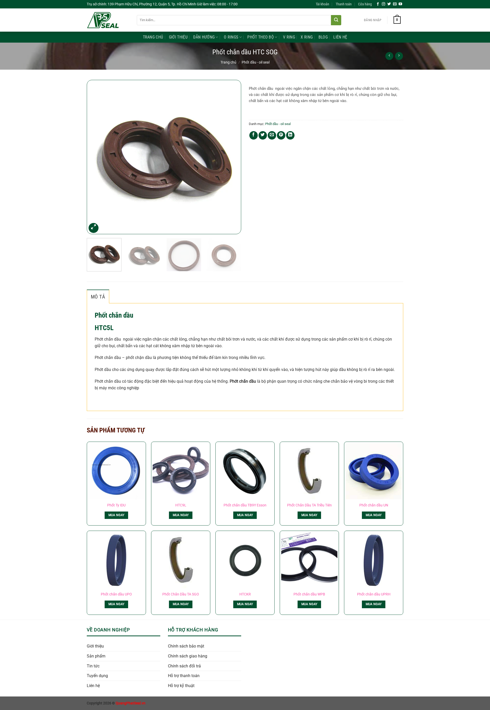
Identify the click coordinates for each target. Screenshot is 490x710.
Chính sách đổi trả (184, 666)
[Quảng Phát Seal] (108, 20)
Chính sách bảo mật (186, 646)
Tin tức (93, 666)
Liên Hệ (340, 37)
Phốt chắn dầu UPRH (373, 594)
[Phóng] (94, 228)
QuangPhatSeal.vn (130, 703)
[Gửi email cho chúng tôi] (395, 4)
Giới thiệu (95, 646)
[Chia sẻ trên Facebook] (253, 135)
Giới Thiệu (178, 37)
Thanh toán (344, 4)
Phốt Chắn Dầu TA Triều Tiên (309, 505)
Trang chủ (228, 62)
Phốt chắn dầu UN (373, 505)
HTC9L (180, 505)
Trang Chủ (153, 37)
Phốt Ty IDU (116, 505)
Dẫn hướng (204, 37)
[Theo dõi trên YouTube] (400, 4)
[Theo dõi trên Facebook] (378, 4)
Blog (323, 37)
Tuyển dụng (97, 675)
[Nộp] (336, 20)
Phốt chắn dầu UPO (116, 594)
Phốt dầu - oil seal (256, 62)
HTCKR (245, 594)
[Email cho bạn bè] (272, 135)
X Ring (307, 37)
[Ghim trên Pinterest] (281, 135)
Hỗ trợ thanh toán (184, 675)
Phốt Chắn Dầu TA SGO (180, 594)
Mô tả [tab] (98, 297)
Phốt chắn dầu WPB (309, 594)
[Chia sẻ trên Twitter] (263, 135)
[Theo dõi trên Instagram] (383, 4)
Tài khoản (322, 4)
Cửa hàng (365, 4)
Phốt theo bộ (260, 37)
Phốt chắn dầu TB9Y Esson (245, 505)
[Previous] (96, 157)
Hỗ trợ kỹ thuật (181, 685)
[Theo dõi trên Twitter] (389, 4)
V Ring (289, 37)
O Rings (231, 37)
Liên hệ (93, 685)
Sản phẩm (96, 656)
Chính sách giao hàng (187, 656)
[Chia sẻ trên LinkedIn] (290, 135)
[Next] (231, 157)
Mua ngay (116, 515)
